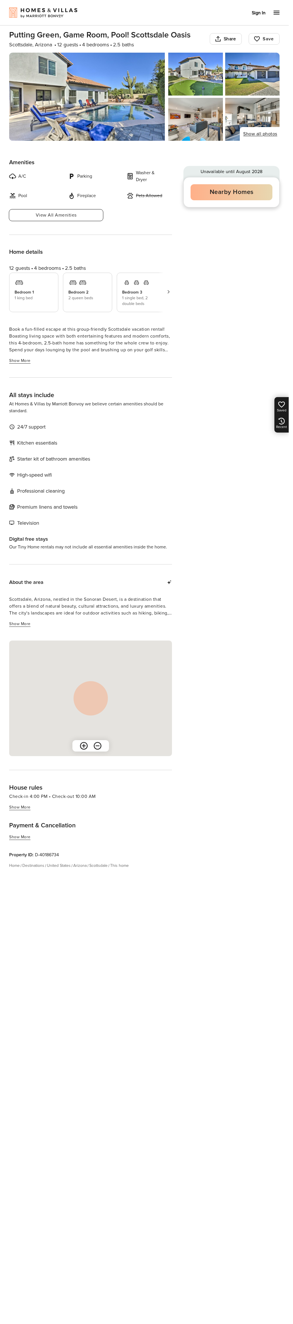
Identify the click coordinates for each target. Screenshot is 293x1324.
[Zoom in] (83, 745)
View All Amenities (56, 215)
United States (59, 865)
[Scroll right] (168, 291)
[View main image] (87, 97)
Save (268, 39)
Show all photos (260, 134)
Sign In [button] (259, 13)
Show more (20, 360)
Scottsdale (98, 865)
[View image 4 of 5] (195, 119)
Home (14, 865)
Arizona (80, 865)
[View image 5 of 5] (252, 119)
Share (230, 39)
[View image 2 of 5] (195, 74)
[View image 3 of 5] (252, 74)
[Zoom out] (97, 745)
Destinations (33, 865)
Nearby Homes (232, 192)
